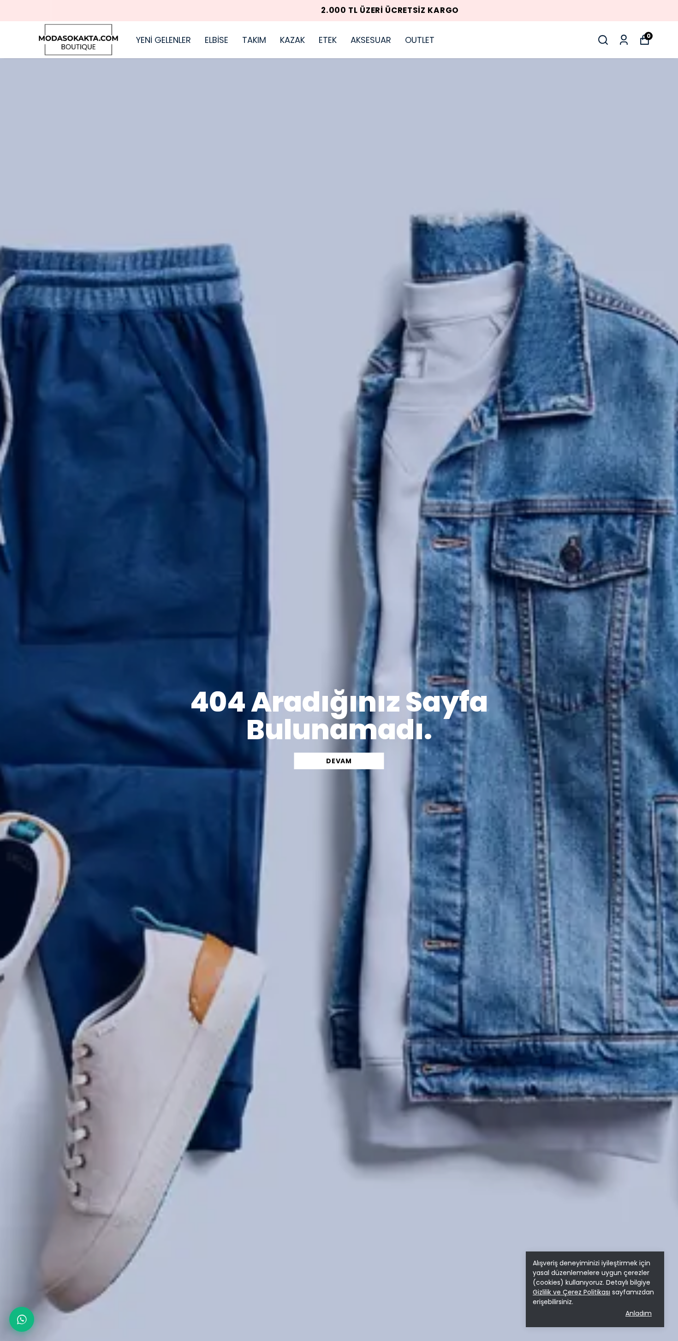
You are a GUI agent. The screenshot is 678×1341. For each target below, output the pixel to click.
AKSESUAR (371, 40)
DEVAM (339, 761)
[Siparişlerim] (624, 40)
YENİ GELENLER (163, 40)
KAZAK (292, 40)
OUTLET (419, 40)
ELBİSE (216, 40)
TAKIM (254, 40)
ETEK (328, 40)
